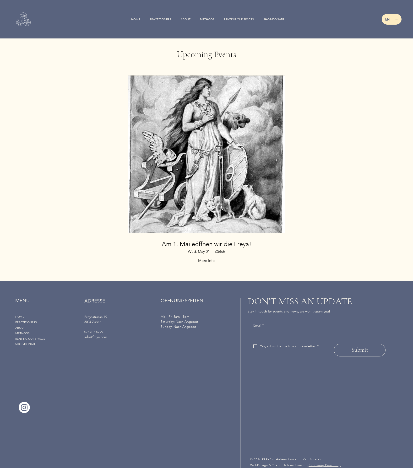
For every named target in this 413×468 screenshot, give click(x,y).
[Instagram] (24, 407)
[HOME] (50, 317)
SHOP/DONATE (25, 344)
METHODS (22, 333)
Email (258, 325)
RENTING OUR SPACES (30, 338)
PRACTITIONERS (26, 322)
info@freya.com (95, 337)
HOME (19, 316)
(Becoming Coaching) (324, 465)
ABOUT (20, 327)
